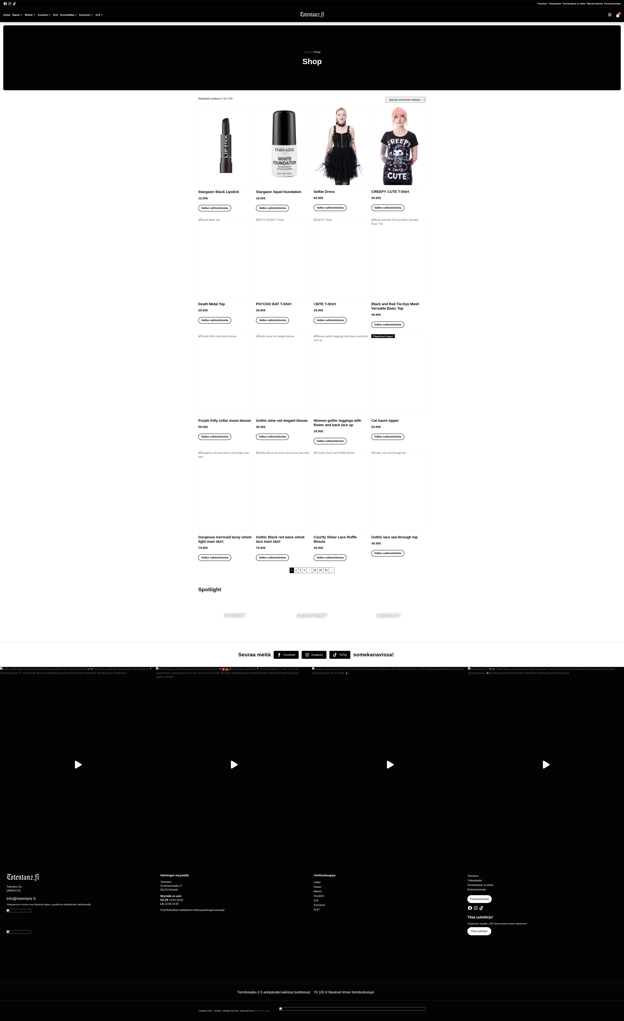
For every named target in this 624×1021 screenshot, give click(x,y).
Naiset (16, 14)
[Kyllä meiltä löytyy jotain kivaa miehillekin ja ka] (78, 764)
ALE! (316, 909)
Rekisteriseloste (595, 3)
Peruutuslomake (612, 3)
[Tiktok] (14, 4)
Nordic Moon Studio (262, 1011)
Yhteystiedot (555, 3)
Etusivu (308, 52)
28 (314, 570)
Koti (55, 14)
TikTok (343, 654)
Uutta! (6, 14)
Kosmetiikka (67, 14)
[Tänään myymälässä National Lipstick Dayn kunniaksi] (390, 764)
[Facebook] (5, 4)
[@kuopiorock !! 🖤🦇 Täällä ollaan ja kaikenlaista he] (546, 764)
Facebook (289, 654)
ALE (97, 14)
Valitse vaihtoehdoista (214, 208)
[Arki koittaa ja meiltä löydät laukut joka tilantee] (234, 764)
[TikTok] (335, 655)
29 (320, 570)
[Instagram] (10, 4)
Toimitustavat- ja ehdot (574, 3)
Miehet (28, 14)
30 (326, 570)
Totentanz (542, 3)
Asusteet (43, 14)
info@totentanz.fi (21, 898)
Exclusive (84, 14)
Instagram (317, 654)
